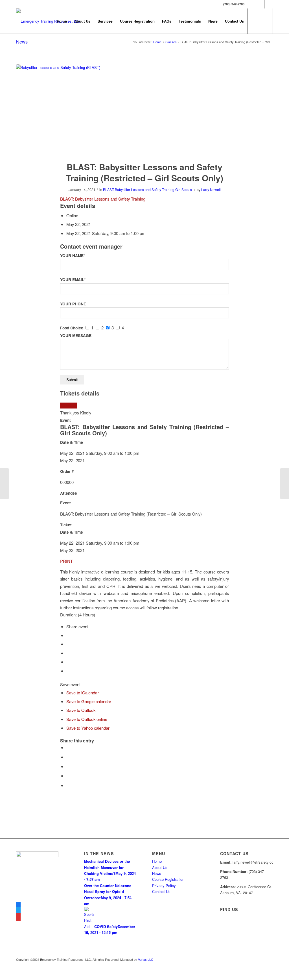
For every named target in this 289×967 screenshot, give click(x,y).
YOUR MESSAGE (75, 335)
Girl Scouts (183, 189)
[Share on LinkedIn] (68, 776)
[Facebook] (18, 905)
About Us (159, 867)
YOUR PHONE (73, 304)
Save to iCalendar (82, 693)
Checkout (68, 405)
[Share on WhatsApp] (68, 766)
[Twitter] (18, 911)
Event (65, 420)
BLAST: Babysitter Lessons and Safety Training (138, 189)
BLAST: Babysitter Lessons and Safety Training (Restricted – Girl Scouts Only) (144, 172)
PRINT (66, 561)
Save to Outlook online (86, 719)
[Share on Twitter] (68, 757)
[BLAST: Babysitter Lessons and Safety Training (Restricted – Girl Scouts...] (4, 483)
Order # (67, 471)
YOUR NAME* (72, 255)
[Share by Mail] (68, 785)
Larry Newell (211, 189)
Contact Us (161, 891)
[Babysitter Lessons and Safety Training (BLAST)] (144, 109)
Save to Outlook (80, 710)
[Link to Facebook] (252, 4)
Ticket (66, 524)
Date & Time (71, 442)
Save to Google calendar (88, 701)
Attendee (68, 493)
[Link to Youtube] (268, 4)
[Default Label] (18, 917)
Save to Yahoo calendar (88, 728)
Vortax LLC (145, 959)
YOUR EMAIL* (73, 279)
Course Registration (168, 879)
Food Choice (71, 328)
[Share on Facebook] (68, 747)
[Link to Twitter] (260, 4)
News (22, 41)
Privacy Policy (164, 885)
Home (157, 861)
